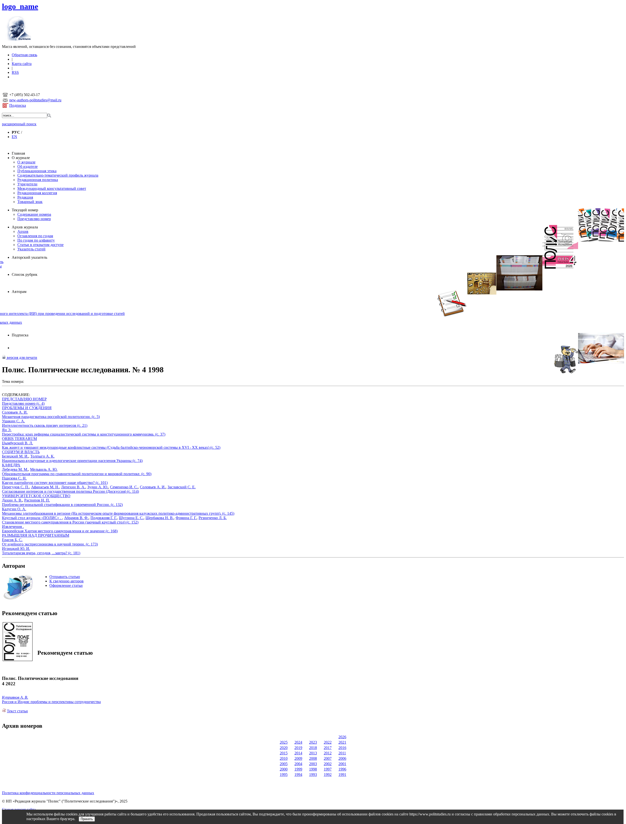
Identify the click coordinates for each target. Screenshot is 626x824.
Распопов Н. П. (37, 500)
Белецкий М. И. (15, 456)
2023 (313, 742)
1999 (298, 769)
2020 (284, 748)
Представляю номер (34, 219)
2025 (284, 742)
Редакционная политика (37, 180)
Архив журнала (25, 227)
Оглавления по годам (35, 236)
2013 (313, 753)
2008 (313, 758)
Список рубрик (24, 274)
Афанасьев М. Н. (45, 487)
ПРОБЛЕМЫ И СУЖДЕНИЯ (27, 408)
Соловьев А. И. (15, 412)
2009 (298, 758)
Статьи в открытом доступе (40, 245)
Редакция (25, 197)
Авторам (19, 291)
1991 (342, 774)
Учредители (27, 184)
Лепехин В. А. (73, 487)
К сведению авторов (66, 581)
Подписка (17, 105)
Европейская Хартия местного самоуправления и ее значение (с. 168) (60, 531)
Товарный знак (30, 202)
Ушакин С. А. (13, 421)
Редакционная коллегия (37, 193)
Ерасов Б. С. (12, 540)
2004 (298, 764)
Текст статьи (17, 711)
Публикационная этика (36, 171)
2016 (342, 748)
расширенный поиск (19, 124)
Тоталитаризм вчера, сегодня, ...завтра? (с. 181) (41, 553)
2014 (298, 753)
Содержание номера (34, 214)
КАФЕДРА (11, 465)
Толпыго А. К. (42, 456)
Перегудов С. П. (15, 487)
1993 (313, 774)
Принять (87, 819)
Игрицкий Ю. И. (16, 548)
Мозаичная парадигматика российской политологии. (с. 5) (51, 417)
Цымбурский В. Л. (17, 443)
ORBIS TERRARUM (19, 439)
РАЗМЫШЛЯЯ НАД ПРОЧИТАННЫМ (35, 535)
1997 (328, 769)
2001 (342, 764)
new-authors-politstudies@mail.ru (35, 100)
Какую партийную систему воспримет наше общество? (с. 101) (55, 483)
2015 (284, 753)
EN (14, 137)
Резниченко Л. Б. (213, 518)
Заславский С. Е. (182, 487)
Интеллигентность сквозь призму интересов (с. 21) (44, 425)
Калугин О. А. (14, 509)
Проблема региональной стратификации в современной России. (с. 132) (62, 505)
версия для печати (21, 357)
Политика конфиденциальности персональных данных (48, 793)
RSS (15, 72)
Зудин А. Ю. (97, 487)
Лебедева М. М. (15, 469)
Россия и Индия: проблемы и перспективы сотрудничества (51, 702)
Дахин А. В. (12, 500)
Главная (18, 153)
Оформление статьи (66, 585)
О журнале (21, 158)
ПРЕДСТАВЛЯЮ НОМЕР (24, 399)
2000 (284, 769)
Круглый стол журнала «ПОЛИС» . (32, 518)
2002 (328, 764)
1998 (313, 769)
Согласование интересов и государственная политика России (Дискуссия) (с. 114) (70, 491)
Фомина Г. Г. (186, 518)
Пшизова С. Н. (14, 478)
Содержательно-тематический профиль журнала (57, 175)
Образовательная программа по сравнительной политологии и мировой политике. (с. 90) (76, 474)
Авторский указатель (29, 257)
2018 (313, 748)
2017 (328, 748)
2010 (284, 758)
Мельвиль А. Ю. (43, 469)
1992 (328, 774)
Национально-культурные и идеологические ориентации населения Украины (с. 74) (72, 461)
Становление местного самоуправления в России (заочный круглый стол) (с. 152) (70, 522)
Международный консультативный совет (51, 188)
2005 (284, 764)
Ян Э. (6, 430)
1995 (284, 774)
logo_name (20, 6)
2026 (342, 737)
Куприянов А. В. (15, 697)
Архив (22, 231)
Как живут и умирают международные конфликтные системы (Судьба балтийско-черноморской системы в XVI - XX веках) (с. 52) (111, 447)
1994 (298, 774)
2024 (298, 742)
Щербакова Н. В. (159, 518)
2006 (342, 758)
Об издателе (27, 166)
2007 (328, 758)
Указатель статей (31, 249)
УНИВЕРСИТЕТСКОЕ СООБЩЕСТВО (36, 496)
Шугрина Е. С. (131, 518)
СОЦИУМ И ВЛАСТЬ (21, 452)
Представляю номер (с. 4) (23, 403)
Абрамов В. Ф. (76, 518)
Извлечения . (13, 526)
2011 (342, 753)
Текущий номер (25, 210)
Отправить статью (64, 577)
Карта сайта (22, 64)
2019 (298, 748)
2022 (328, 742)
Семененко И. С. (124, 487)
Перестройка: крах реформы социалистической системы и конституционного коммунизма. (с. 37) (83, 434)
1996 (342, 769)
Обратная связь (24, 55)
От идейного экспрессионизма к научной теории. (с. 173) (50, 544)
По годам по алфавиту (36, 240)
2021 (342, 742)
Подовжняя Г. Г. (103, 518)
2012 (328, 753)
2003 (313, 764)
